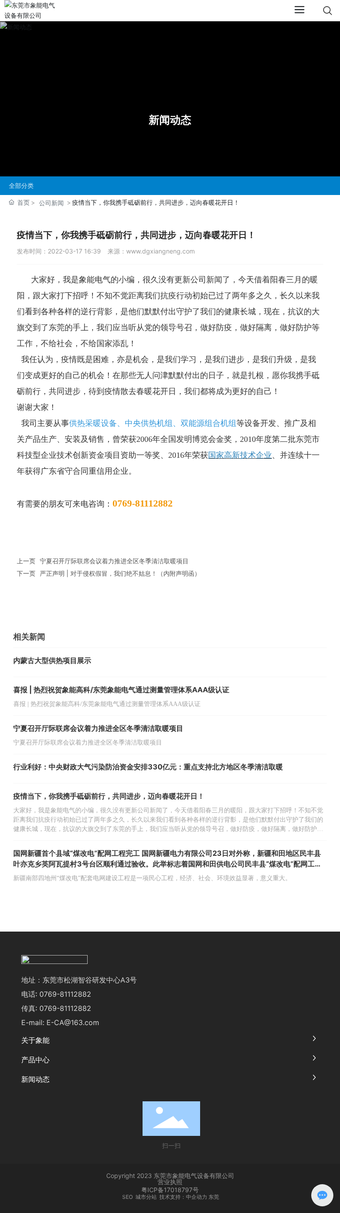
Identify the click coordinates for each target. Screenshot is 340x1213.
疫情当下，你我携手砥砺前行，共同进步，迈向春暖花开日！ (109, 796)
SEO (127, 1196)
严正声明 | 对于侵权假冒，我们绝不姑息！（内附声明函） (120, 573)
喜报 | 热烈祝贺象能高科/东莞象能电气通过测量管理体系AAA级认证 (121, 689)
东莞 (214, 1196)
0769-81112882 (65, 994)
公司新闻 (51, 203)
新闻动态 (170, 119)
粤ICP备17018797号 (170, 1189)
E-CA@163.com (72, 1022)
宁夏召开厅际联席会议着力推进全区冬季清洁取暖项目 (114, 561)
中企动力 (196, 1196)
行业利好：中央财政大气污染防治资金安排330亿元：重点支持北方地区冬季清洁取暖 (148, 766)
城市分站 (146, 1196)
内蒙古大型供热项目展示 (52, 660)
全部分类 (21, 185)
